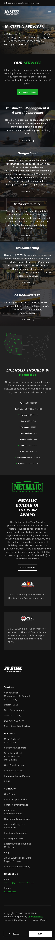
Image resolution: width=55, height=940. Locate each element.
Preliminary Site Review (17, 726)
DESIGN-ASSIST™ (14, 720)
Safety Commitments (16, 804)
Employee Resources (15, 833)
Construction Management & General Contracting (17, 696)
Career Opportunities (15, 799)
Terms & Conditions (15, 920)
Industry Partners (13, 838)
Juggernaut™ (35, 916)
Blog (6, 852)
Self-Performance (14, 710)
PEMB (7, 781)
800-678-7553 (10, 892)
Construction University (17, 866)
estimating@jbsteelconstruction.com (19, 883)
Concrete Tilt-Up (13, 770)
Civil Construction (14, 765)
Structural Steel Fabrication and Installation (13, 756)
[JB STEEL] (12, 12)
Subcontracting (12, 715)
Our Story (9, 794)
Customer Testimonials (17, 819)
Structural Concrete (15, 747)
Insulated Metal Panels (17, 776)
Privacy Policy (39, 920)
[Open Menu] (49, 12)
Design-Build (11, 704)
